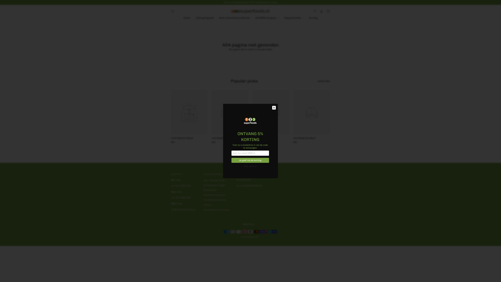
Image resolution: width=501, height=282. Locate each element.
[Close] (274, 108)
